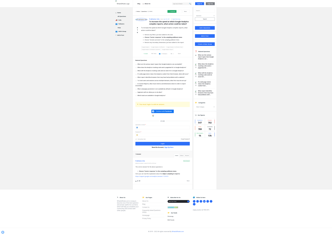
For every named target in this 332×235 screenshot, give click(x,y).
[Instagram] (207, 201)
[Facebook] (194, 201)
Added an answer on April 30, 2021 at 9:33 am (145, 163)
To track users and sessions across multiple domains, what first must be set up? (161, 80)
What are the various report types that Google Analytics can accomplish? (159, 64)
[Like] (137, 27)
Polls (119, 20)
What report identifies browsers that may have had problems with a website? (161, 77)
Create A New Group (205, 44)
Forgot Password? (185, 139)
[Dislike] (137, 32)
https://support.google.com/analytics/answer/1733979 (151, 176)
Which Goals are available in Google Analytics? (151, 95)
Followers (121, 24)
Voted (176, 155)
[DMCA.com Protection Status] (173, 207)
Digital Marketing (176, 19)
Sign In (199, 3)
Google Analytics (145, 47)
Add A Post (205, 36)
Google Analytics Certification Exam (174, 47)
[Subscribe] (188, 201)
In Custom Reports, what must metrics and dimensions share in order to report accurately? (160, 84)
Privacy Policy (146, 218)
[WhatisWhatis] (124, 3)
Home (119, 12)
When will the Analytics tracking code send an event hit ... (205, 75)
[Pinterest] (211, 201)
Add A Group (122, 31)
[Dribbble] (201, 201)
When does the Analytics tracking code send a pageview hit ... (206, 66)
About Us (147, 3)
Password (138, 132)
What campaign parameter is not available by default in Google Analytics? (160, 89)
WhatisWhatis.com (178, 231)
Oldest (181, 155)
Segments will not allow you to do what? (149, 92)
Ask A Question (205, 28)
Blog (138, 3)
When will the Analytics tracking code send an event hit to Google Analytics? (160, 70)
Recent (187, 155)
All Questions (122, 16)
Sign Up (210, 3)
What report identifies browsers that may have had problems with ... (205, 92)
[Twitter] (197, 201)
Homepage (145, 215)
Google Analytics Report (167, 49)
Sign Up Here (168, 147)
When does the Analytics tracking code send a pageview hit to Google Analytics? (161, 67)
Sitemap (170, 216)
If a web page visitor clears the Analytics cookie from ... (204, 84)
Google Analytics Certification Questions (151, 49)
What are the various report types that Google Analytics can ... (206, 57)
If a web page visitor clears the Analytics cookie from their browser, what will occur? (163, 74)
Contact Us (145, 207)
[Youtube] (204, 201)
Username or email (140, 124)
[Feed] (194, 204)
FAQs (119, 27)
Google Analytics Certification (158, 47)
